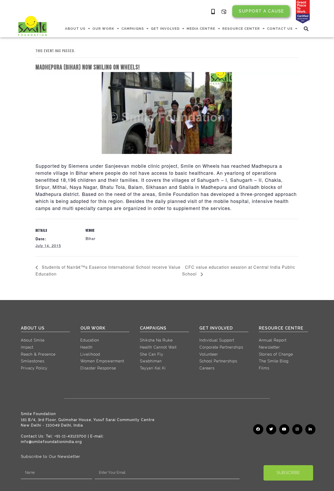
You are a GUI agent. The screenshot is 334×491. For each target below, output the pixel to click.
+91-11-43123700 (70, 436)
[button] (306, 28)
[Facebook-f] (258, 429)
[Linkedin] (310, 429)
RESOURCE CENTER (241, 29)
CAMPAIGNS (132, 29)
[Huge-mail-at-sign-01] (224, 12)
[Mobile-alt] (213, 12)
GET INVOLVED (165, 29)
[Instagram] (297, 429)
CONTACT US (280, 29)
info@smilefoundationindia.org (51, 442)
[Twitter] (271, 429)
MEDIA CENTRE (201, 29)
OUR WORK (103, 29)
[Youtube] (284, 429)
